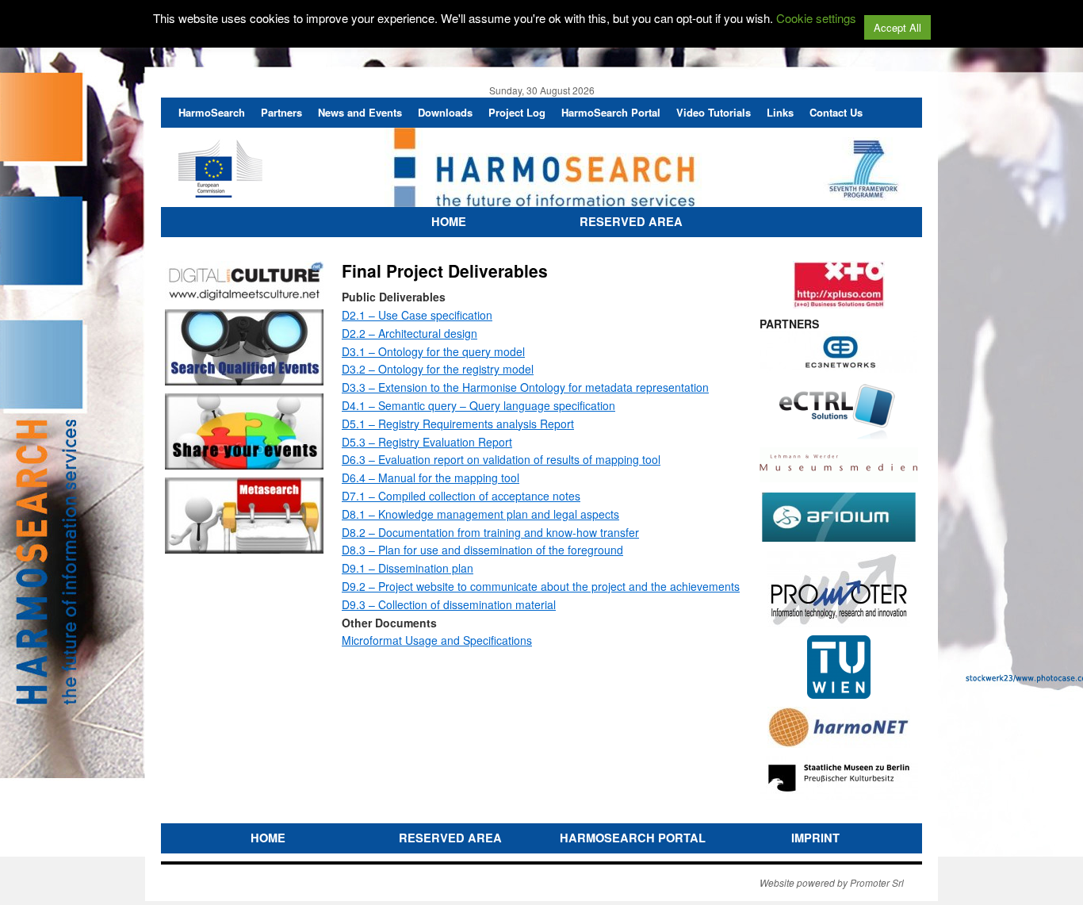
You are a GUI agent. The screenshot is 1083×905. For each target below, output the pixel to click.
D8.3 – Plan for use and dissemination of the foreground (482, 550)
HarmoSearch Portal (610, 112)
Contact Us (836, 112)
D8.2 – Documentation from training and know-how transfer (490, 532)
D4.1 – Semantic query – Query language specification (478, 405)
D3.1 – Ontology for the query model (433, 351)
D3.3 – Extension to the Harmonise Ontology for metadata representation (525, 387)
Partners (281, 112)
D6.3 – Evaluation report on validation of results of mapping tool (501, 459)
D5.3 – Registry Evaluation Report (427, 442)
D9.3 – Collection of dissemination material (449, 604)
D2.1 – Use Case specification (417, 315)
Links (780, 112)
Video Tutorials (713, 112)
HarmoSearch (211, 112)
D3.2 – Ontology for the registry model (438, 369)
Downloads (445, 112)
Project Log (516, 112)
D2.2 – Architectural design (409, 333)
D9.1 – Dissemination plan (407, 568)
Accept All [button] (897, 27)
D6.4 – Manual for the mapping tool (430, 477)
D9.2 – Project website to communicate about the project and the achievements (541, 586)
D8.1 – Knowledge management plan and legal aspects (480, 514)
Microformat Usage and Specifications (437, 640)
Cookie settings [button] (816, 18)
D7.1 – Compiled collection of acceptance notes (461, 496)
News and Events (360, 112)
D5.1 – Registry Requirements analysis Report (458, 423)
